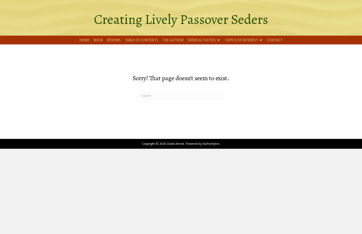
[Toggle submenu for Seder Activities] (218, 40)
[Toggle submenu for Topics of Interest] (260, 40)
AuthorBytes (211, 144)
